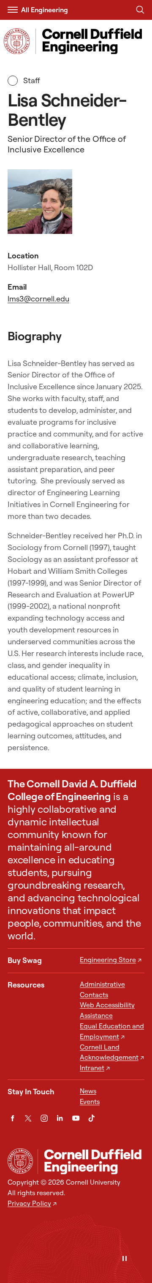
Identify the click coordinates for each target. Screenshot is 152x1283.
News (88, 1091)
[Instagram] (44, 1118)
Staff (34, 80)
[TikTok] (91, 1118)
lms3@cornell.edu (38, 299)
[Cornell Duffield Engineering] (91, 1162)
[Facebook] (12, 1118)
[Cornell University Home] (20, 1161)
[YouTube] (76, 1118)
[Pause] (124, 1259)
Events (90, 1101)
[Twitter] (28, 1118)
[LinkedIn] (60, 1118)
